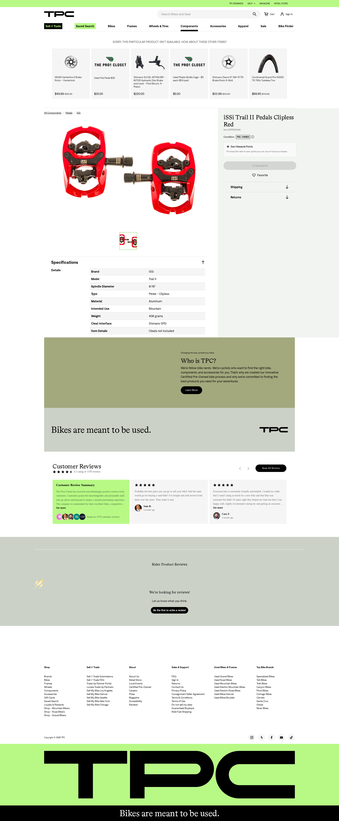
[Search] (254, 14)
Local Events (135, 683)
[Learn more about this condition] (252, 137)
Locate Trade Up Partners (100, 687)
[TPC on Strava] (261, 737)
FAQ (174, 676)
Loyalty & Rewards (54, 704)
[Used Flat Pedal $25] (110, 62)
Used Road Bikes (223, 680)
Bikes (111, 26)
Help (250, 3)
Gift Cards (49, 697)
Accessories (218, 26)
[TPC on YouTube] (281, 737)
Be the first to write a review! (169, 610)
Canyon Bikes (264, 687)
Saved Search (85, 26)
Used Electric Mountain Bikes (229, 687)
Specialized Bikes (266, 676)
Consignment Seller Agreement (188, 694)
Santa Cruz (262, 701)
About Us (134, 676)
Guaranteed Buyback (183, 708)
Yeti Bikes (262, 680)
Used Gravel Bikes (223, 676)
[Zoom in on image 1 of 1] (128, 171)
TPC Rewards (236, 3)
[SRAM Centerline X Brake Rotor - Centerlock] (71, 62)
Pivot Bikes (262, 690)
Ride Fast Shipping (181, 711)
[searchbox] (203, 14)
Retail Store (281, 3)
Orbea (260, 704)
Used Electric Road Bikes (227, 690)
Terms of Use (178, 701)
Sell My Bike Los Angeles (99, 690)
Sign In (175, 680)
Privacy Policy (179, 690)
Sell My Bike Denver (97, 694)
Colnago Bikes (264, 694)
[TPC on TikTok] (291, 737)
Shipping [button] (236, 187)
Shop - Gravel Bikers (55, 715)
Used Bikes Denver (224, 694)
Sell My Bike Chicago (98, 704)
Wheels (48, 687)
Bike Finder (285, 26)
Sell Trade (53, 26)
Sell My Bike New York (98, 701)
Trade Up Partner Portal (99, 683)
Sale (263, 26)
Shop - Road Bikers (54, 711)
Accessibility (135, 701)
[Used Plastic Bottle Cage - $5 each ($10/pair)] (189, 62)
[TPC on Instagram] (251, 737)
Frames (132, 26)
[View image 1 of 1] (128, 241)
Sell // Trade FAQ (95, 680)
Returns (176, 683)
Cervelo (261, 697)
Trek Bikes (262, 683)
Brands (48, 676)
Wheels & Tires (158, 26)
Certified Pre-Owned (140, 687)
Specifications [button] (64, 262)
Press (132, 694)
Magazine (265, 3)
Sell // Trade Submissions (100, 676)
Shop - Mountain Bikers (57, 708)
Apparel (243, 26)
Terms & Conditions (182, 697)
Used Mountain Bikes (225, 683)
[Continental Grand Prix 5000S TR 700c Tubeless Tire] (268, 62)
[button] (286, 14)
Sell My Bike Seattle (97, 697)
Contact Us (177, 687)
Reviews (133, 704)
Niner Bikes (262, 708)
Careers (133, 690)
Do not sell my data (182, 704)
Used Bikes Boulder (224, 697)
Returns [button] (236, 197)
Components (189, 26)
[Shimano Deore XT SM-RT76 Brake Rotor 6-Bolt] (228, 62)
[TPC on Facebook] (271, 737)
